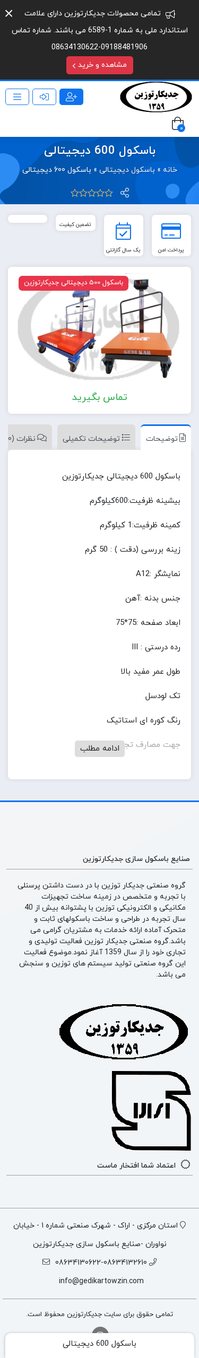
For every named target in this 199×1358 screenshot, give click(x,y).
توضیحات (162, 439)
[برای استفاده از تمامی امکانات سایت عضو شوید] (71, 97)
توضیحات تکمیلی (91, 439)
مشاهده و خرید (101, 65)
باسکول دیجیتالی (127, 170)
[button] (8, 13)
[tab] (163, 437)
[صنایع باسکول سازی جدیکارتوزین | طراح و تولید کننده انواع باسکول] (156, 97)
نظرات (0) (20, 439)
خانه (170, 170)
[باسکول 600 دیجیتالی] (99, 327)
